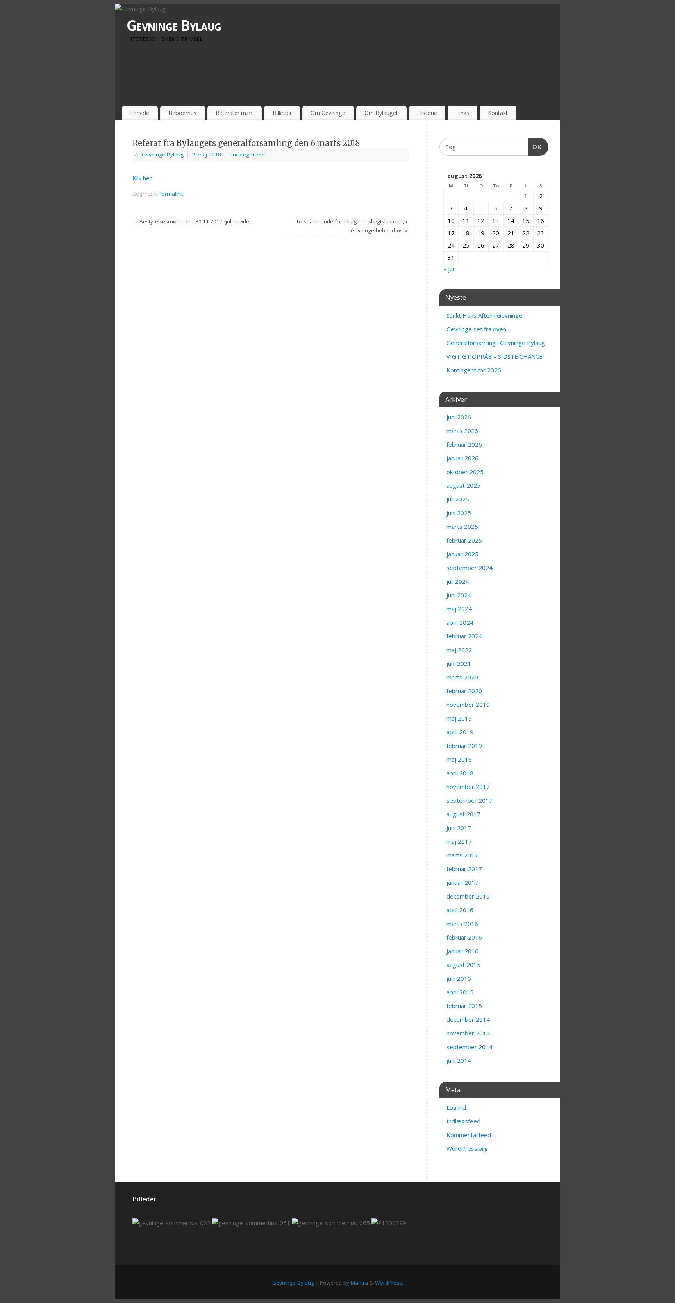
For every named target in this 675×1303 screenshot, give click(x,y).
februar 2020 (464, 691)
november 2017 (468, 787)
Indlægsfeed (463, 1121)
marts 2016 (462, 923)
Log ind (456, 1107)
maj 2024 (459, 609)
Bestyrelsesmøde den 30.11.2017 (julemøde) (193, 221)
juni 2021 (458, 663)
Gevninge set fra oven (476, 329)
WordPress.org (467, 1148)
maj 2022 (459, 650)
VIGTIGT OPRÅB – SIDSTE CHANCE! (495, 356)
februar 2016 (464, 937)
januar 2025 (462, 554)
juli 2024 (457, 581)
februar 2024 (464, 636)
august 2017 (463, 814)
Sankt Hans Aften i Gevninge (484, 315)
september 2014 (469, 1047)
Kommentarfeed (468, 1135)
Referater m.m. (235, 113)
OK (535, 146)
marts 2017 (462, 855)
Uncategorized (247, 154)
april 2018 (459, 773)
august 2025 (463, 485)
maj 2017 (459, 841)
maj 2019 (459, 718)
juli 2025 (457, 499)
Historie (427, 113)
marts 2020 (462, 677)
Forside (139, 113)
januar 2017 (462, 882)
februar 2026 (464, 444)
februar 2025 (464, 540)
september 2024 (469, 568)
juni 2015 (458, 978)
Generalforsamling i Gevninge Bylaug (495, 343)
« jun (449, 269)
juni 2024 (458, 595)
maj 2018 (459, 759)
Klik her (142, 178)
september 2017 (469, 800)
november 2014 (468, 1033)
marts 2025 (462, 526)
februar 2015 (464, 1006)
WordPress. (389, 1282)
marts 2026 (462, 431)
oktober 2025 (465, 472)
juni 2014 (458, 1060)
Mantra (359, 1282)
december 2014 (468, 1019)
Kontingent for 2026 (473, 370)
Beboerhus (182, 113)
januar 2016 (462, 951)
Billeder (282, 113)
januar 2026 (462, 458)
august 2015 (463, 965)
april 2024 (459, 622)
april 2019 (459, 732)
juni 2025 (458, 513)
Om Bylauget (381, 113)
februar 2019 (464, 745)
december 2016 (468, 896)
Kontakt (498, 113)
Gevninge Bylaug (174, 25)
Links (462, 113)
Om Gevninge (328, 113)
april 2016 (459, 910)
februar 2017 (464, 869)
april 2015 (459, 992)
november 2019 (468, 704)
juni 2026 (458, 417)
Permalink (171, 193)
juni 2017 (458, 828)
